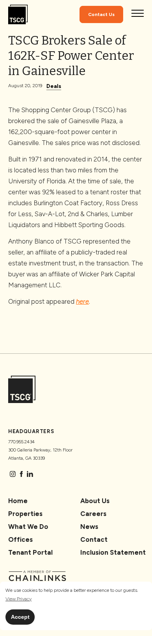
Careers (93, 514)
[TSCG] (18, 14)
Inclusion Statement (113, 552)
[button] (18, 599)
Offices (20, 539)
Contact (94, 539)
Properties (25, 514)
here (82, 301)
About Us (95, 501)
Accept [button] (20, 617)
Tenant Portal (30, 552)
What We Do (28, 526)
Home (18, 501)
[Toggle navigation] (137, 14)
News (89, 526)
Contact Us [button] (101, 14)
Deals (53, 86)
